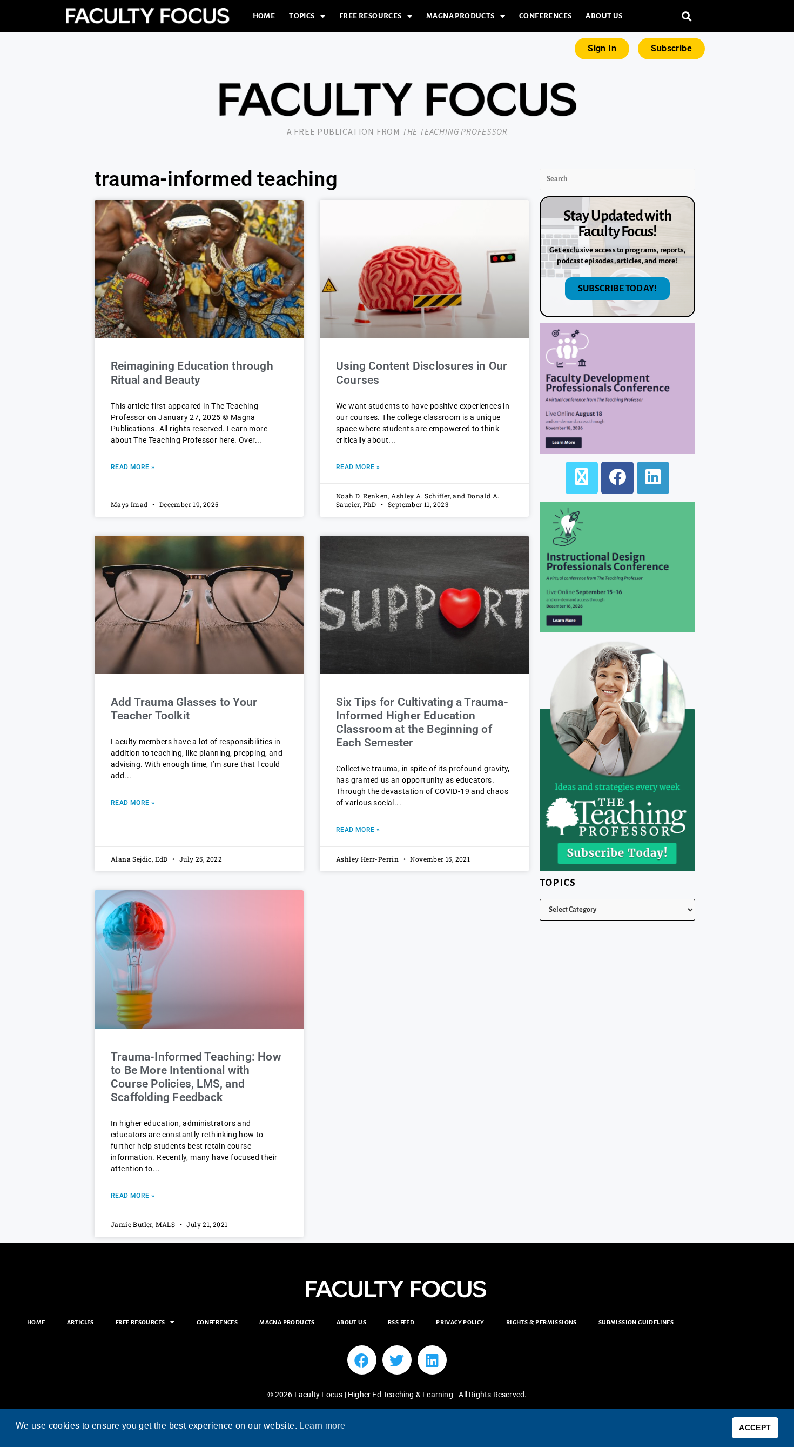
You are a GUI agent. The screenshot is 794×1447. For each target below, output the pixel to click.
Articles (80, 1322)
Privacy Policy (460, 1322)
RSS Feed (401, 1322)
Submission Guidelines (636, 1322)
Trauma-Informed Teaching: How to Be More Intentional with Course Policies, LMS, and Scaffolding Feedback (196, 1077)
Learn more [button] (322, 1425)
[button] (687, 16)
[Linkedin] (432, 1360)
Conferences (545, 16)
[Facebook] (617, 478)
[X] (582, 478)
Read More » (132, 467)
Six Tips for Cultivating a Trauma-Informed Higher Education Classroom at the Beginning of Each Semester (422, 723)
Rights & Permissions (541, 1322)
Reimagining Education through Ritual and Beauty (192, 372)
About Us (604, 16)
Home (264, 16)
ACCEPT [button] (755, 1427)
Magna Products (460, 16)
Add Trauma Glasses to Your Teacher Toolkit (184, 709)
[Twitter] (397, 1360)
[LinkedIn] (653, 478)
